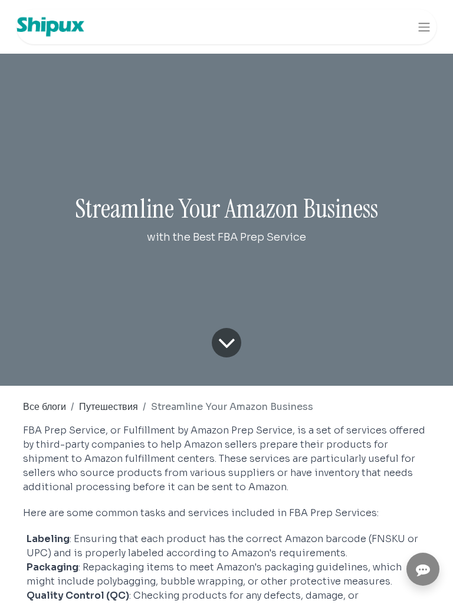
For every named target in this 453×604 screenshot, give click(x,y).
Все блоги (44, 407)
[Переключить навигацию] (424, 27)
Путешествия (108, 407)
